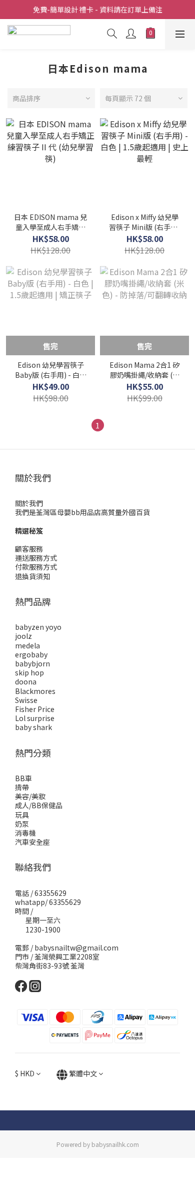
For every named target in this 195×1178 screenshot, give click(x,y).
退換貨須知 (32, 576)
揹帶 (22, 787)
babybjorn (32, 663)
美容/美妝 (30, 796)
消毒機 (25, 833)
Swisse (26, 700)
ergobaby (31, 654)
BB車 (23, 778)
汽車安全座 (32, 842)
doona (25, 681)
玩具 (22, 815)
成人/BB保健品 (38, 805)
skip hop (29, 672)
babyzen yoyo (38, 627)
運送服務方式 (36, 558)
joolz (23, 636)
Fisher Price (34, 709)
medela (27, 645)
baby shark (33, 727)
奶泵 (22, 824)
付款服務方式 (36, 567)
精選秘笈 (29, 531)
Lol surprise (34, 718)
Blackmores (35, 691)
